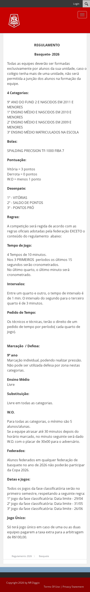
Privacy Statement (73, 586)
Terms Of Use (52, 586)
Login (76, 3)
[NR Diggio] (13, 20)
